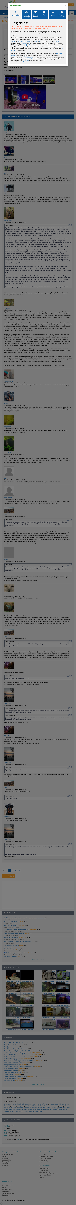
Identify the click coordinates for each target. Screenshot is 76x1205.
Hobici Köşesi (29, 57)
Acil (33, 59)
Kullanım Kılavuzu (32, 45)
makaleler (21, 41)
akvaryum (56, 41)
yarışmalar (28, 41)
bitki (40, 41)
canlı (50, 41)
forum (13, 41)
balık (35, 41)
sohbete (23, 43)
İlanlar (27, 61)
